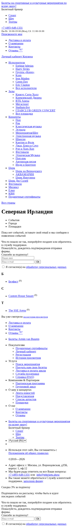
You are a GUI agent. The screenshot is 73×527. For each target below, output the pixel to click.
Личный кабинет (12, 56)
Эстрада (20, 129)
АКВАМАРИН (25, 174)
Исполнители (17, 62)
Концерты (15, 116)
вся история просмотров (35, 316)
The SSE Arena (17, 310)
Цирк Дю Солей (18, 180)
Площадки (22, 402)
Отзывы (16, 50)
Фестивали (22, 151)
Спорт (12, 15)
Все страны (8, 202)
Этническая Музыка (28, 155)
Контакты (14, 46)
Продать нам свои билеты (31, 367)
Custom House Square (21, 296)
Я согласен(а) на (35, 266)
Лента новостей (25, 392)
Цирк (12, 167)
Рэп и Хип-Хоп (25, 148)
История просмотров (28, 357)
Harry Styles (23, 68)
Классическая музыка (29, 126)
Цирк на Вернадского (29, 171)
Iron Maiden (22, 78)
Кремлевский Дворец (29, 97)
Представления (25, 396)
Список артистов (26, 399)
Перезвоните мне (11, 34)
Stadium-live (23, 107)
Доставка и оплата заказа (31, 370)
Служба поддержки (27, 373)
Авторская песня (26, 161)
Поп (18, 120)
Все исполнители (26, 88)
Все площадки (24, 113)
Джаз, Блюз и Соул (27, 145)
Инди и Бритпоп (26, 164)
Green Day (22, 81)
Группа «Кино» (25, 72)
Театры (13, 21)
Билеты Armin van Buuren (24, 339)
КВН (12, 193)
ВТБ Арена (22, 100)
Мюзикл (14, 187)
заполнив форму (33, 481)
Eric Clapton (23, 84)
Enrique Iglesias (24, 65)
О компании (16, 43)
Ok (37, 261)
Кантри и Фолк (25, 142)
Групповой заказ (26, 386)
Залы (12, 91)
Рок (18, 123)
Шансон (21, 139)
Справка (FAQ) (25, 376)
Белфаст (13, 281)
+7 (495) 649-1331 (19, 474)
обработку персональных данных (46, 266)
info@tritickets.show (48, 474)
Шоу (11, 18)
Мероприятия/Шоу (27, 132)
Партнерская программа (30, 383)
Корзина (28, 56)
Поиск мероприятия (28, 364)
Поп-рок (21, 158)
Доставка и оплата (20, 40)
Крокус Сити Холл (27, 94)
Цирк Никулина (25, 177)
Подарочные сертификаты (24, 196)
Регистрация (23, 354)
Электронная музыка (28, 136)
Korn (18, 75)
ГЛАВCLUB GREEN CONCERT (35, 110)
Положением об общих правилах (29, 453)
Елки (12, 190)
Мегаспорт (22, 104)
